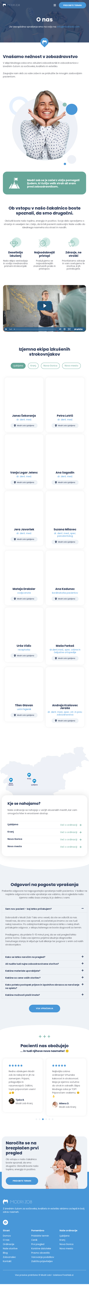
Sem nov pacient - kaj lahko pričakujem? (28, 908)
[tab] (18, 366)
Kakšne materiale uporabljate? (22, 970)
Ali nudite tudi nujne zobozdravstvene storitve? (32, 963)
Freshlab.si (67, 1275)
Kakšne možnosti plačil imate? (22, 995)
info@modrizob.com (68, 26)
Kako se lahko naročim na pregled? (25, 957)
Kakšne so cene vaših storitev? (23, 977)
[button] (54, 5)
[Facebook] (5, 1222)
